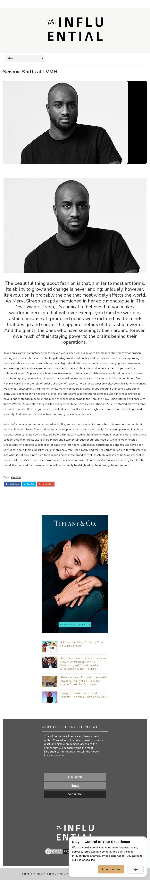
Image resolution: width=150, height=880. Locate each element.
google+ (47, 484)
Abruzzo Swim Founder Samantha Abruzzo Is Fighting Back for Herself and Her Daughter (84, 681)
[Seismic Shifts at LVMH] (65, 122)
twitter (30, 484)
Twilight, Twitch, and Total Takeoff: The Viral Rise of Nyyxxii (83, 695)
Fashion (16, 477)
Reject (135, 869)
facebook (13, 484)
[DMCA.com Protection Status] (63, 851)
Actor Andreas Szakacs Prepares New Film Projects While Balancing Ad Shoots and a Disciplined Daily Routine (83, 664)
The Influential (54, 874)
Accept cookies (111, 869)
